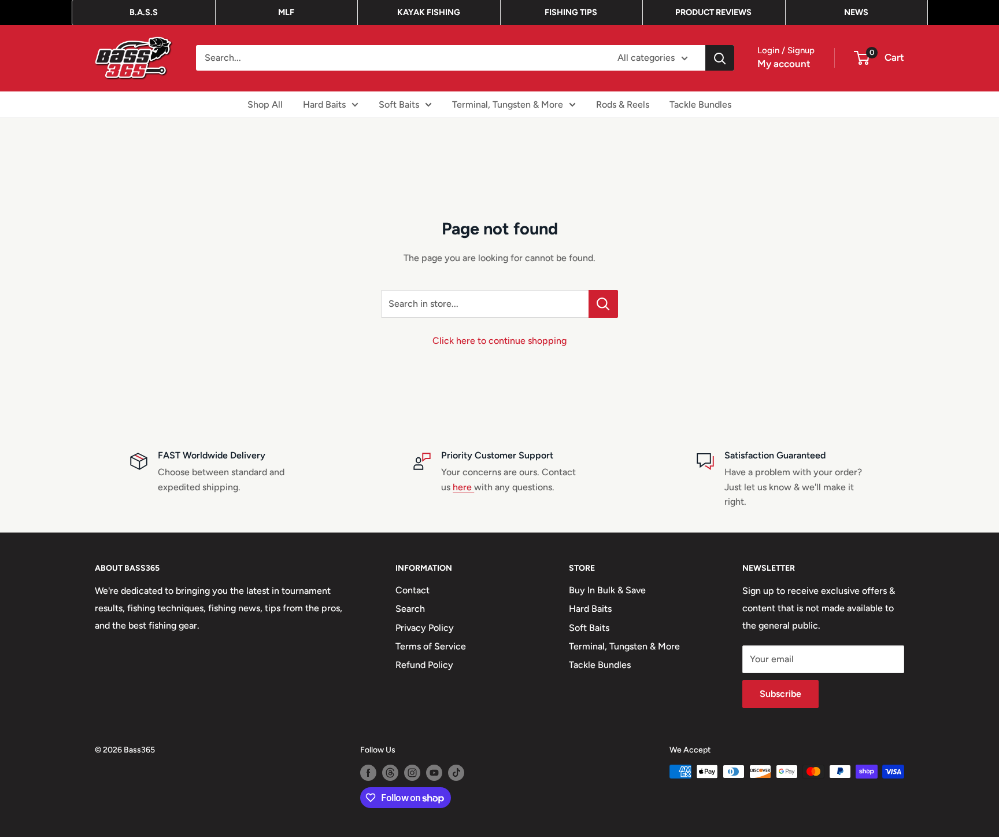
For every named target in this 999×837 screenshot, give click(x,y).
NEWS (856, 12)
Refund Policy (424, 664)
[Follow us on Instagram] (412, 773)
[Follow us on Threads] (390, 773)
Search (410, 608)
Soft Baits (399, 103)
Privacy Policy (424, 627)
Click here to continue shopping (499, 340)
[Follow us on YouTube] (434, 773)
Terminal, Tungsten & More (507, 103)
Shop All (265, 103)
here (463, 487)
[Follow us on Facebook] (368, 773)
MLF (286, 12)
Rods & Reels (622, 103)
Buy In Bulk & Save (607, 590)
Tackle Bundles (700, 103)
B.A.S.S (144, 12)
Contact (412, 590)
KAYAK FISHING (428, 12)
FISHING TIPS (571, 12)
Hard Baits (324, 103)
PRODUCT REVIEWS (713, 12)
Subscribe (780, 693)
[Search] (719, 58)
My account (784, 63)
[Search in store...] (603, 304)
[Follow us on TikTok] (456, 773)
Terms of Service (430, 646)
